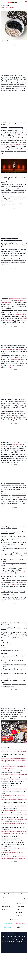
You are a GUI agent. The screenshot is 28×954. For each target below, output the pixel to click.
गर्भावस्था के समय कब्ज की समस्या (16, 298)
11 (16, 403)
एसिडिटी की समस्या (11, 584)
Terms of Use (19, 912)
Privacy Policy (19, 909)
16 (3, 505)
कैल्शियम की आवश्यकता (21, 314)
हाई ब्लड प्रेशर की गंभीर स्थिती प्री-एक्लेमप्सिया (12, 349)
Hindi (7, 7)
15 (17, 462)
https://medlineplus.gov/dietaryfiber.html (12, 852)
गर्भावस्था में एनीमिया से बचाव (14, 144)
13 (6, 446)
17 (14, 574)
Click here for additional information (15, 943)
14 (18, 452)
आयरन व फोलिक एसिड (6, 148)
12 (10, 409)
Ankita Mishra (16, 10)
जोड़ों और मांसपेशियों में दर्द (16, 444)
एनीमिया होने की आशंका (16, 359)
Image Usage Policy (20, 903)
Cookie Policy (18, 915)
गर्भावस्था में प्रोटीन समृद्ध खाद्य (19, 150)
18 (16, 582)
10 (18, 363)
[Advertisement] (14, 61)
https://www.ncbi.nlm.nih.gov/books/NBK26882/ (14, 819)
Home (2, 7)
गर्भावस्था (12, 7)
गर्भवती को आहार (16, 134)
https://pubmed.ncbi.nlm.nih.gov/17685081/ (13, 795)
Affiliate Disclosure (20, 906)
